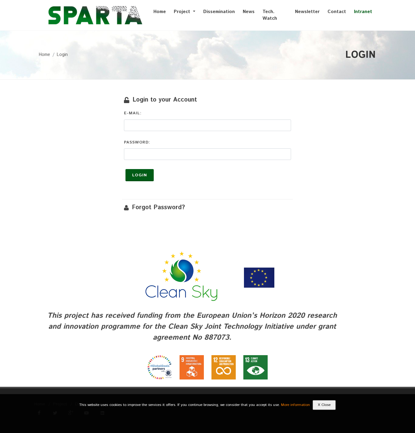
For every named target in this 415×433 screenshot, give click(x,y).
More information (295, 404)
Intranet (363, 12)
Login (62, 55)
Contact (337, 12)
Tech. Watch (269, 15)
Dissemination (219, 12)
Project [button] (183, 12)
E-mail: (133, 113)
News (249, 12)
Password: (137, 142)
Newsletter (307, 12)
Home (159, 12)
